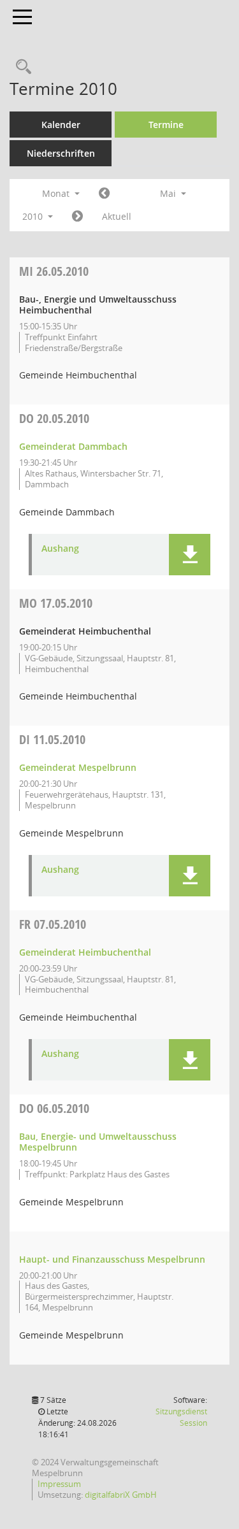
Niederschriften (61, 153)
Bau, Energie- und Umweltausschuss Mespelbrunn (98, 1141)
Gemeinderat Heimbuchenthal (85, 952)
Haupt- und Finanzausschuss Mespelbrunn (112, 1259)
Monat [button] (57, 193)
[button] (189, 554)
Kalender (60, 124)
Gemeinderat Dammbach (73, 446)
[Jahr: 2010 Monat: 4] (104, 193)
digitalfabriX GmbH (121, 1494)
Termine (166, 124)
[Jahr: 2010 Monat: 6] (77, 216)
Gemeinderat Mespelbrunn (77, 767)
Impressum (59, 1484)
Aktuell (116, 216)
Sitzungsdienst (181, 1417)
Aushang (60, 548)
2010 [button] (33, 216)
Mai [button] (169, 193)
